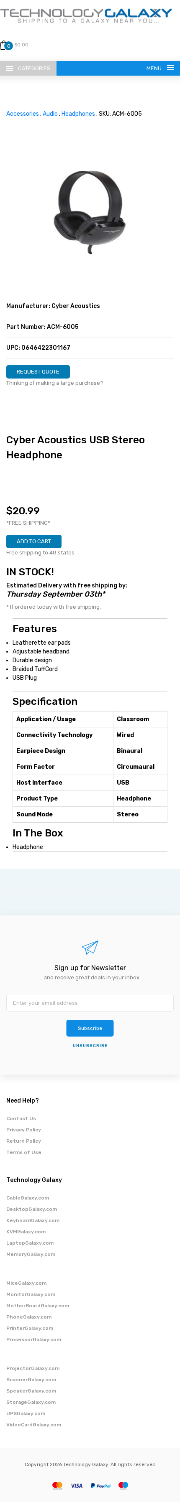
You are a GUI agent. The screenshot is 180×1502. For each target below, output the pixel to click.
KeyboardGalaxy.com (32, 1220)
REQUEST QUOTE (38, 372)
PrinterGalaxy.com (29, 1328)
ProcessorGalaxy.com (33, 1339)
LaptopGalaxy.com (30, 1243)
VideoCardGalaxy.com (33, 1425)
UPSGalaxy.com (25, 1413)
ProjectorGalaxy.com (32, 1368)
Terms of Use (23, 1152)
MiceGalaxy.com (26, 1283)
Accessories (22, 113)
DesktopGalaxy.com (31, 1209)
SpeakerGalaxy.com (31, 1391)
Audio (50, 113)
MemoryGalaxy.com (30, 1254)
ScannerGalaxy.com (31, 1380)
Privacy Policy (23, 1130)
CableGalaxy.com (27, 1198)
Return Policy (23, 1141)
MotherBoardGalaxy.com (37, 1306)
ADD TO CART (34, 541)
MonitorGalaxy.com (30, 1294)
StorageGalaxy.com (31, 1402)
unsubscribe (90, 1045)
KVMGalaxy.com (26, 1232)
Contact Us (21, 1118)
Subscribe (90, 1028)
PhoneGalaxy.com (28, 1317)
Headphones (78, 113)
